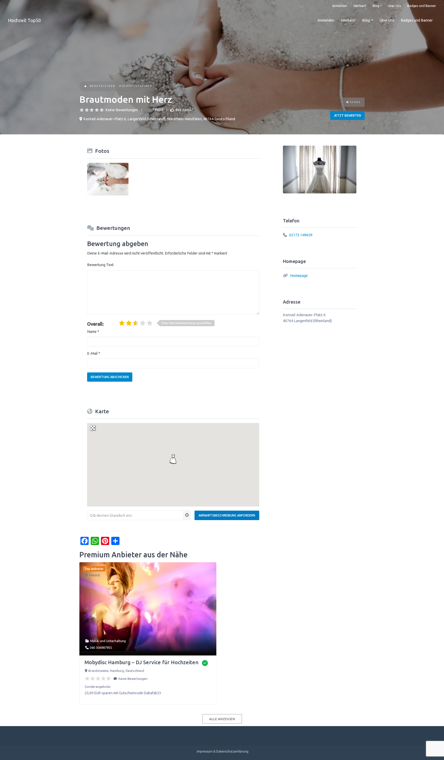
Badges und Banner (421, 5)
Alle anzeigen (222, 719)
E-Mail (93, 353)
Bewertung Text (100, 265)
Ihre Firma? (184, 110)
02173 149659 (300, 235)
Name (93, 332)
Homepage (299, 276)
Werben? (359, 5)
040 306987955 (101, 647)
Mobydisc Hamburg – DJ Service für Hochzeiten (141, 662)
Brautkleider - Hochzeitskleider (121, 86)
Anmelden (339, 5)
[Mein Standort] (187, 515)
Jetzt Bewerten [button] (347, 115)
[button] (173, 459)
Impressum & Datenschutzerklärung (222, 751)
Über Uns (394, 5)
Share (355, 102)
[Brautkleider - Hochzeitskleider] (85, 86)
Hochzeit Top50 (24, 20)
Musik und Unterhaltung (108, 641)
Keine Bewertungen (121, 110)
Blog (376, 5)
